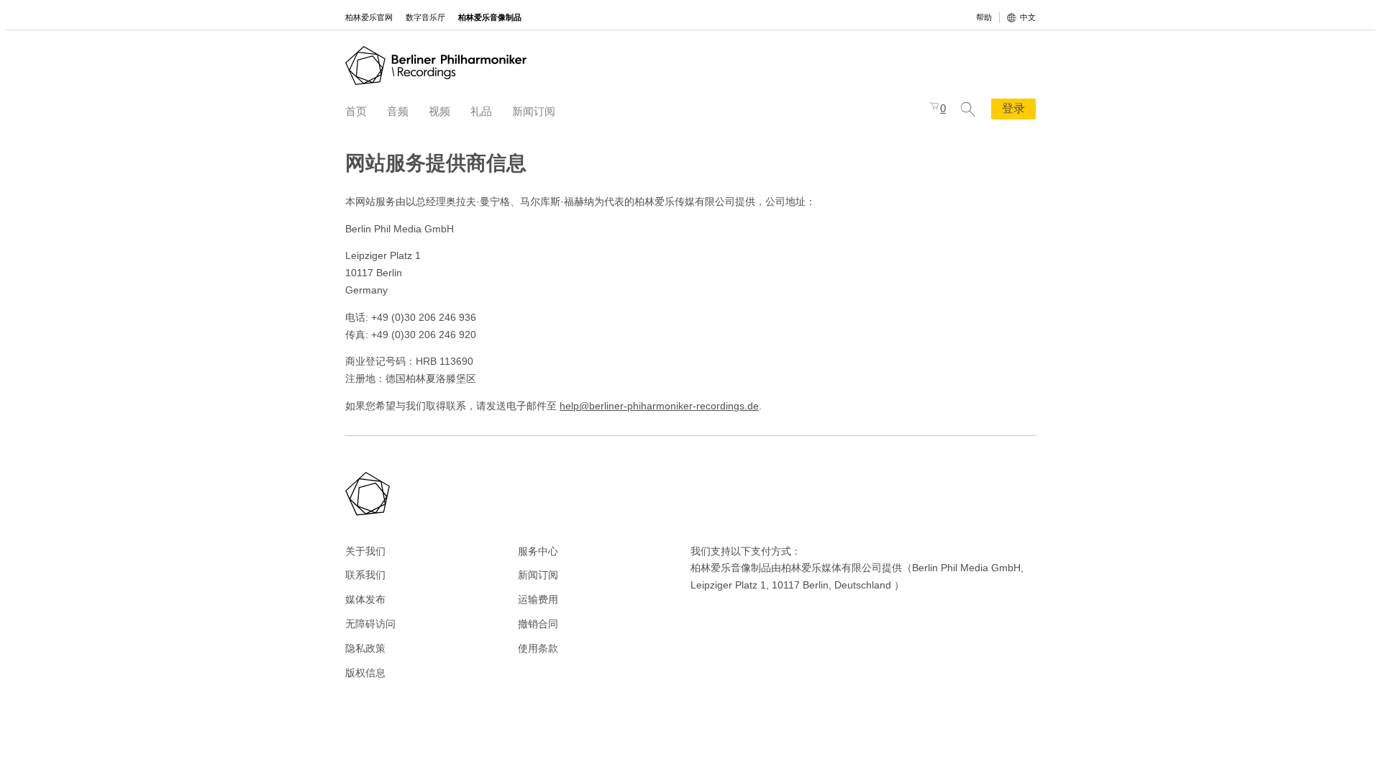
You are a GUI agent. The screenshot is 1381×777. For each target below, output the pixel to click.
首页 (356, 111)
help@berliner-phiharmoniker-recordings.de (659, 406)
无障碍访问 (370, 624)
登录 (1013, 108)
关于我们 (365, 551)
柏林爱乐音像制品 (489, 17)
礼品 (481, 111)
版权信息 (365, 672)
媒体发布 (365, 599)
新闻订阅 (533, 111)
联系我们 (365, 575)
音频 (398, 111)
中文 (1028, 17)
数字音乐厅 (425, 17)
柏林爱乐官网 (369, 17)
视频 (439, 111)
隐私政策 (365, 648)
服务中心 (538, 551)
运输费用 (538, 599)
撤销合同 (538, 624)
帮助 (984, 17)
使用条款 (538, 648)
